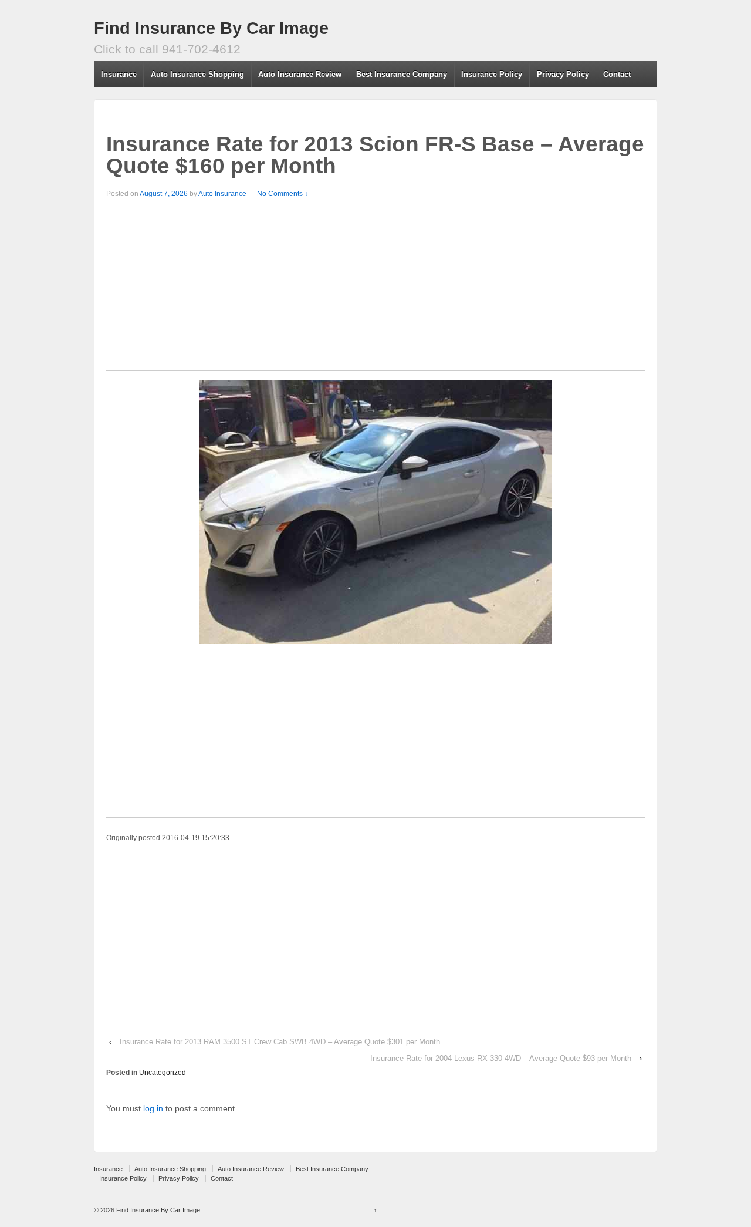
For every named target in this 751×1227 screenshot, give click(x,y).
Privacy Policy (563, 74)
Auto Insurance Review (299, 74)
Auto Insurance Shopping (197, 74)
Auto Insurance (222, 194)
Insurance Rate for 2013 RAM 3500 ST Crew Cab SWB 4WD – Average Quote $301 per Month (280, 1041)
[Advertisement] (375, 288)
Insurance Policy (491, 74)
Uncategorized (162, 1072)
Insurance (119, 74)
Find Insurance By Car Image (211, 28)
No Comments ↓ (282, 194)
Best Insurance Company (401, 74)
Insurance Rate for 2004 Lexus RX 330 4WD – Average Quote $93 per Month (500, 1058)
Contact (617, 74)
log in (153, 1108)
